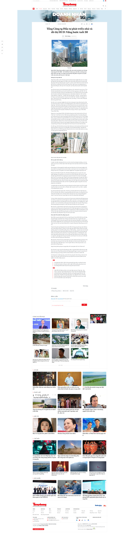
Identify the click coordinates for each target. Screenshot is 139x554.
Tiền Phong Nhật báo (63, 0)
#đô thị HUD (65, 290)
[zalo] (85, 520)
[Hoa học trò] (104, 506)
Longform (67, 508)
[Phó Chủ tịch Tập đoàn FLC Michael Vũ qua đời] (79, 323)
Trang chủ (33, 9)
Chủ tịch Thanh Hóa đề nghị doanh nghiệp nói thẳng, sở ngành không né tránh (41, 331)
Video (102, 8)
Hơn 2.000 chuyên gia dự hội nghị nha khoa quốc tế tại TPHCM (44, 496)
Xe (78, 8)
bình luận (89, 24)
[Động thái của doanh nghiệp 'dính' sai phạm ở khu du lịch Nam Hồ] (60, 339)
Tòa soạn (86, 0)
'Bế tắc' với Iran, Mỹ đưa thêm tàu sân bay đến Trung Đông (40, 473)
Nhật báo (43, 508)
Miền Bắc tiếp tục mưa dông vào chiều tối (44, 388)
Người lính (75, 8)
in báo (87, 24)
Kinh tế (40, 8)
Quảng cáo (91, 0)
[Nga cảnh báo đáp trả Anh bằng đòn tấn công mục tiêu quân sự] (69, 447)
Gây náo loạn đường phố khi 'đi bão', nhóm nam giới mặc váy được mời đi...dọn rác (68, 411)
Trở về (2, 53)
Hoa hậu (98, 8)
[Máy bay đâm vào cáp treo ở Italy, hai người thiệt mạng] (78, 466)
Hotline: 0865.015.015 (54, 0)
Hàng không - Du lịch (93, 512)
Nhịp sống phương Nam (45, 514)
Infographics (76, 508)
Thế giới (57, 8)
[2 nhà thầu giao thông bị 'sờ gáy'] (41, 339)
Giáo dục (89, 8)
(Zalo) (55, 518)
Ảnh (50, 508)
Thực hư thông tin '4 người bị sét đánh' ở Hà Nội (44, 410)
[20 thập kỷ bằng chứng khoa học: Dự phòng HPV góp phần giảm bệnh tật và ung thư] (94, 487)
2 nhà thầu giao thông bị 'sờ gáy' (40, 345)
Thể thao (70, 8)
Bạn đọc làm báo (39, 529)
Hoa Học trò (80, 0)
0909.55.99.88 (51, 518)
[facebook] (103, 1)
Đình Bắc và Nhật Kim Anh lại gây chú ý (94, 434)
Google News (92, 24)
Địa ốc (49, 8)
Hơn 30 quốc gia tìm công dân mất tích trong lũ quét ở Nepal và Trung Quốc (94, 456)
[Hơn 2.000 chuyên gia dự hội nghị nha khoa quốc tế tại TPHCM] (44, 487)
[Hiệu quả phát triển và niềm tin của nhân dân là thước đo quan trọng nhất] (69, 379)
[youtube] (105, 1)
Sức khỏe (53, 8)
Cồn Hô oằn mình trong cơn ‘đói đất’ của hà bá (93, 388)
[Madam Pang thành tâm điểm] (69, 425)
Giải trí (85, 8)
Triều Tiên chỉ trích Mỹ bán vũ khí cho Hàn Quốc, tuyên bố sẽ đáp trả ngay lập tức (97, 474)
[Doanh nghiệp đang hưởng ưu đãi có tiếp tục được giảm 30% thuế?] (79, 339)
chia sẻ (82, 24)
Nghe (2, 41)
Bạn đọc (83, 512)
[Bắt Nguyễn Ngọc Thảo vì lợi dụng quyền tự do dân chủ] (94, 401)
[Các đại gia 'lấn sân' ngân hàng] (79, 353)
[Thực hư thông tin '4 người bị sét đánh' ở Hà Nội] (44, 401)
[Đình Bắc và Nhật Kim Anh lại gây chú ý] (94, 425)
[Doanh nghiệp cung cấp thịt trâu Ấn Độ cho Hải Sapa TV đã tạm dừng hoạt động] (60, 353)
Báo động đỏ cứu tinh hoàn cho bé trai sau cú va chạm (69, 496)
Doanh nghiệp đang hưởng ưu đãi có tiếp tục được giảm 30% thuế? (79, 346)
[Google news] (88, 520)
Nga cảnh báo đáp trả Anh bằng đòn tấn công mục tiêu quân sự (68, 456)
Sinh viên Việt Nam (72, 0)
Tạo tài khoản (60, 298)
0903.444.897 (65, 518)
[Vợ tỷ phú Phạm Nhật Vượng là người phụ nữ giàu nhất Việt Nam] (60, 323)
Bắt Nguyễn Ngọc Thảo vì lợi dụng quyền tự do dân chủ (93, 410)
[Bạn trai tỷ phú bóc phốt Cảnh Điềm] (44, 425)
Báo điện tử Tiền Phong (69, 5)
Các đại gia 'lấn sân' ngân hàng (78, 359)
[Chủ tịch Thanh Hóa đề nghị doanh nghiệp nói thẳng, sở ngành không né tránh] (41, 323)
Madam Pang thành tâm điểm (67, 433)
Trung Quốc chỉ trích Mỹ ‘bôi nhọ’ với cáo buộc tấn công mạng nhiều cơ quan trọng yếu (44, 457)
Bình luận (2, 50)
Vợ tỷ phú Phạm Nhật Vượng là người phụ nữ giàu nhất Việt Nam (60, 330)
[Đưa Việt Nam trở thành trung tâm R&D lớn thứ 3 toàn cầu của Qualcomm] (60, 466)
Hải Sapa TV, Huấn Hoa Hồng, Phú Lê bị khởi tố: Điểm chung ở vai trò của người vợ (41, 361)
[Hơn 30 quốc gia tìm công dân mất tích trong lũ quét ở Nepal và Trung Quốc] (94, 447)
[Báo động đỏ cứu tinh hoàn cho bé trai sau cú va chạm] (69, 487)
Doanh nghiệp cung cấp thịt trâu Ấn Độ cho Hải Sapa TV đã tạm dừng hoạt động (60, 361)
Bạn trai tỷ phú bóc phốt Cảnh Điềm (44, 433)
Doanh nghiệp (62, 24)
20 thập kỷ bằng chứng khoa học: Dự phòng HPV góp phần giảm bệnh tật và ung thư (94, 497)
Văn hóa (81, 8)
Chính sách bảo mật (97, 517)
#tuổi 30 (72, 290)
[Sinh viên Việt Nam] (98, 506)
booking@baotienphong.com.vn (53, 520)
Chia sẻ (2, 44)
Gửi (84, 304)
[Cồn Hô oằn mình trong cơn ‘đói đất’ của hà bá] (94, 379)
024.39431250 (36, 521)
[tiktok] (83, 520)
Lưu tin (2, 47)
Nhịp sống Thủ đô (36, 514)
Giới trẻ (61, 8)
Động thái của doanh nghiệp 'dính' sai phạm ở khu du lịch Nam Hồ (60, 346)
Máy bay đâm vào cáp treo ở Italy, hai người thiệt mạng (78, 473)
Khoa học (93, 8)
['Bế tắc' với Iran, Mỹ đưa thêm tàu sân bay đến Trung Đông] (41, 466)
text (84, 24)
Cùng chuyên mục (39, 316)
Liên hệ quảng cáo (51, 517)
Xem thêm (105, 9)
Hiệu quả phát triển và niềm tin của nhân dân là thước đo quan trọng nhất (69, 388)
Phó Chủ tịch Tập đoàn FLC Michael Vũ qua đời (79, 330)
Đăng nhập (53, 298)
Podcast (59, 508)
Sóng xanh (45, 8)
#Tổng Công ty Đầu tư (56, 290)
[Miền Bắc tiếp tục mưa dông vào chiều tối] (44, 379)
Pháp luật (65, 8)
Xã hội (37, 8)
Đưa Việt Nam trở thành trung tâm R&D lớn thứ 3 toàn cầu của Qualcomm (59, 474)
